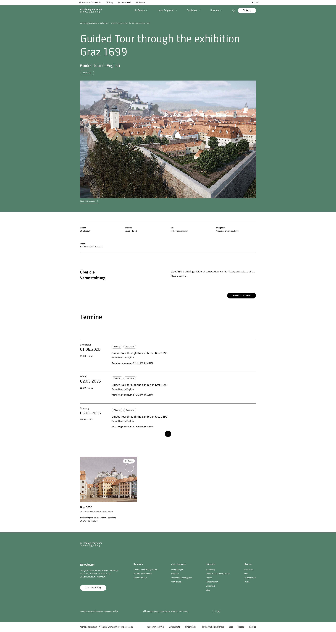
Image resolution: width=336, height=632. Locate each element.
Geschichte (248, 570)
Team (246, 574)
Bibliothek (210, 586)
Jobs (231, 627)
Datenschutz (174, 627)
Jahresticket (125, 3)
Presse (142, 3)
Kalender (104, 23)
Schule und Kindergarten (181, 578)
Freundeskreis (250, 578)
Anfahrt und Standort (143, 574)
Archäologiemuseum (88, 23)
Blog (111, 3)
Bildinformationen (88, 201)
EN (257, 3)
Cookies (252, 627)
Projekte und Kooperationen (218, 574)
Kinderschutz (190, 627)
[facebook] (214, 611)
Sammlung (210, 570)
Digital (209, 578)
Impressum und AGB (155, 627)
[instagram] (218, 611)
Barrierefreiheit (140, 578)
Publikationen (212, 582)
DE (252, 3)
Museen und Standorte (91, 3)
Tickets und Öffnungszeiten (145, 570)
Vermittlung (176, 582)
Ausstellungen (177, 570)
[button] (141, 10)
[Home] (91, 10)
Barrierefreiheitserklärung (213, 627)
